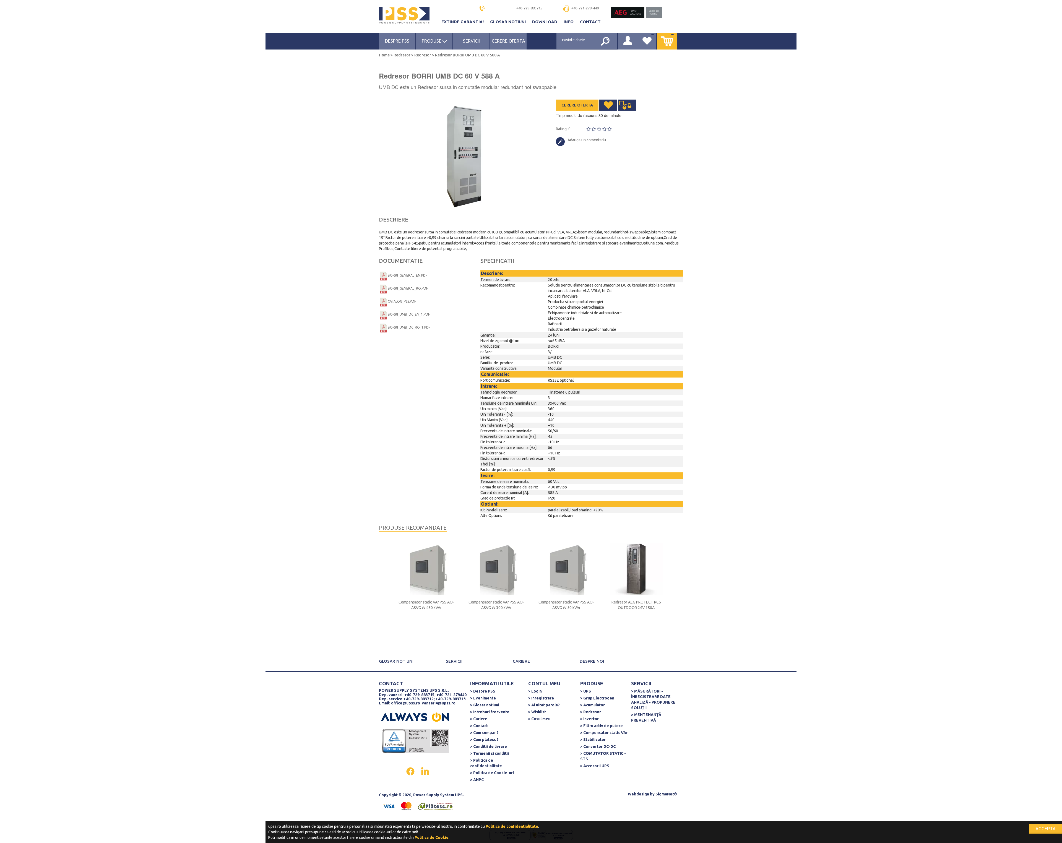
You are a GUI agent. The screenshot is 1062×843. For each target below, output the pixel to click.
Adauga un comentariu (587, 140)
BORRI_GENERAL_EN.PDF (407, 275)
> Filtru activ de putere (601, 726)
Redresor (402, 55)
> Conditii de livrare (488, 746)
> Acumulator (592, 705)
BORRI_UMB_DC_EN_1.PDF (409, 314)
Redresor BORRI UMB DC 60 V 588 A (467, 55)
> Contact (479, 726)
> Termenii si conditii (489, 753)
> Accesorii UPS (594, 766)
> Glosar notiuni (484, 705)
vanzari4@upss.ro (438, 703)
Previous (381, 155)
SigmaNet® (666, 794)
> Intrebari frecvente (489, 712)
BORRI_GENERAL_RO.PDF (408, 288)
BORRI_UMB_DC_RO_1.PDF (409, 327)
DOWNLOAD (545, 21)
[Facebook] (411, 771)
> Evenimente (483, 698)
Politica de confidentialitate (512, 826)
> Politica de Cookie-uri (492, 773)
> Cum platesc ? (484, 739)
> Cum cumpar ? (484, 732)
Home (385, 55)
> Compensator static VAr (604, 732)
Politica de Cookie (432, 837)
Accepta (1045, 828)
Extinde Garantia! (463, 21)
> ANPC (477, 779)
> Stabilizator (593, 739)
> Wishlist (537, 712)
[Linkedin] (425, 771)
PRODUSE (432, 40)
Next (528, 155)
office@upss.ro (405, 703)
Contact (590, 21)
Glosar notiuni (508, 21)
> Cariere (478, 719)
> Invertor (589, 719)
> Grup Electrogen (597, 698)
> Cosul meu (539, 719)
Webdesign (638, 794)
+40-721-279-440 (585, 8)
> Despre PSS (482, 691)
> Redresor (590, 712)
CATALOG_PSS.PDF (402, 301)
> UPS (585, 691)
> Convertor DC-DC (598, 746)
